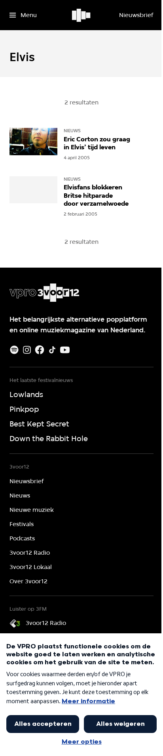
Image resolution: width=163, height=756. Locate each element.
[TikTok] (52, 350)
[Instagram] (27, 350)
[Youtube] (65, 350)
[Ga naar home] (81, 15)
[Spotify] (14, 350)
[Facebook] (39, 350)
